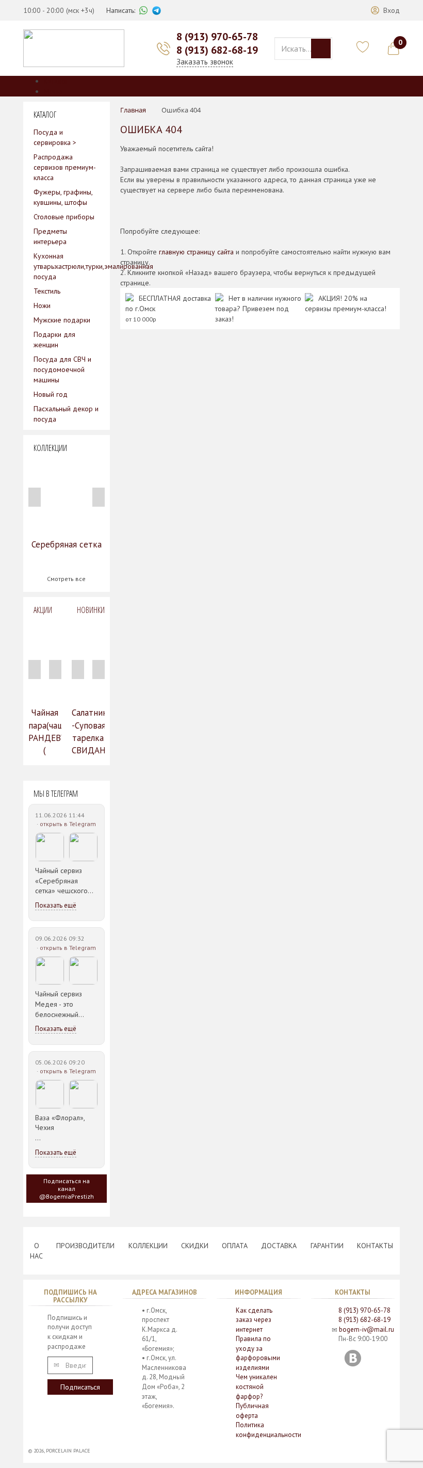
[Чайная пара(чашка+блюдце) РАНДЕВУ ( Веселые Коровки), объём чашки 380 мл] (44, 661)
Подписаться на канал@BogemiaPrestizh (66, 1188)
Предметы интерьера (50, 236)
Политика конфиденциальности (268, 1430)
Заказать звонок (204, 62)
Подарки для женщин (54, 339)
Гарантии (327, 1245)
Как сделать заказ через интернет (254, 1320)
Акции (43, 610)
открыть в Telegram (68, 824)
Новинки (91, 610)
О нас (36, 1251)
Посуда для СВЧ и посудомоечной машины (62, 369)
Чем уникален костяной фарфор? (256, 1386)
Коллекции (148, 1245)
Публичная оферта (252, 1410)
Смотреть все (66, 579)
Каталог (56, 81)
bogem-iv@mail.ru (366, 1329)
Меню (53, 91)
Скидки (194, 1245)
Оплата (235, 1245)
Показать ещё (55, 905)
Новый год (51, 394)
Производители (85, 1245)
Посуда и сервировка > (55, 137)
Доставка (279, 1245)
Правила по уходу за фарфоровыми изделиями (258, 1353)
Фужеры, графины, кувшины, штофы (63, 197)
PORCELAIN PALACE (68, 1450)
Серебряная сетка (66, 544)
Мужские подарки (62, 320)
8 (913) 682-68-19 (217, 50)
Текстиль (47, 291)
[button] (385, 10)
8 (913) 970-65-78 (217, 36)
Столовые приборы (64, 216)
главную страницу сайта (196, 251)
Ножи (42, 305)
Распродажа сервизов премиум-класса (65, 167)
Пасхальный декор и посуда (66, 414)
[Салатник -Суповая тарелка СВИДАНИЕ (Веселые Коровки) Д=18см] (88, 661)
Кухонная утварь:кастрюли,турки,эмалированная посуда (67, 266)
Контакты (375, 1245)
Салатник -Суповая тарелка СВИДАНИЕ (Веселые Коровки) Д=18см (88, 750)
